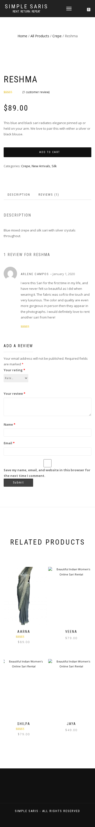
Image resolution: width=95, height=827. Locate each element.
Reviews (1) (48, 194)
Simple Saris (26, 7)
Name (9, 424)
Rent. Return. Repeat (26, 11)
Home (22, 36)
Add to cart (49, 152)
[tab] (19, 195)
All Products (39, 36)
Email (9, 443)
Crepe (57, 36)
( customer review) (35, 92)
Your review (14, 393)
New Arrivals (41, 166)
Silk (54, 166)
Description (19, 194)
